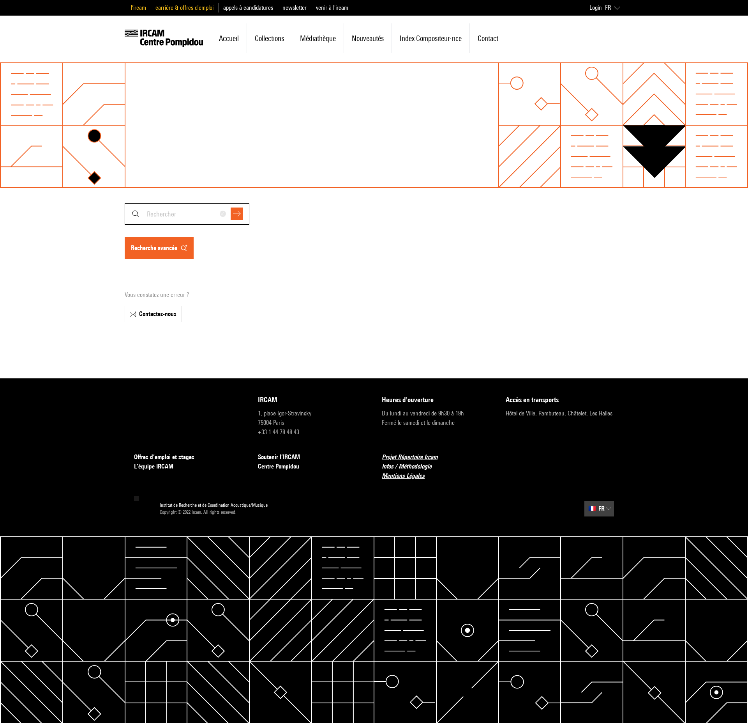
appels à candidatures (248, 7)
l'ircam (138, 7)
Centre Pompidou (278, 466)
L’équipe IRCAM (153, 466)
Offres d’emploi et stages (164, 457)
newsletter (294, 7)
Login (595, 7)
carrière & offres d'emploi (184, 7)
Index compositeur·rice (431, 38)
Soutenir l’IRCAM (279, 457)
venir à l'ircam (332, 7)
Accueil (229, 38)
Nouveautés (368, 38)
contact (488, 38)
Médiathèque (318, 38)
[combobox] (187, 214)
